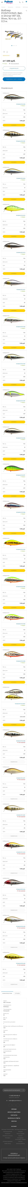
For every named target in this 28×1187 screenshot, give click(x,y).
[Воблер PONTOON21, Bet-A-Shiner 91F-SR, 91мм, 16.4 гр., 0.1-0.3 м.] (14, 35)
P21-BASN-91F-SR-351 (21, 815)
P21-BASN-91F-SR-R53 (20, 661)
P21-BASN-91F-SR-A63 (20, 963)
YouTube (14, 1105)
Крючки (20, 1135)
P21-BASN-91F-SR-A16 (20, 889)
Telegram (10, 1105)
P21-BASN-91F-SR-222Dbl (20, 703)
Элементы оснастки (8, 1135)
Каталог (14, 1126)
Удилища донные (7, 1131)
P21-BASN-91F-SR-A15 (20, 852)
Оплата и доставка (14, 1112)
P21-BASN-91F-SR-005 (20, 104)
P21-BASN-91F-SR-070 (20, 215)
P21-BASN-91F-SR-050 (20, 740)
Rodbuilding (7, 1143)
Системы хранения (7, 1141)
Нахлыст (20, 1141)
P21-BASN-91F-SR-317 (21, 778)
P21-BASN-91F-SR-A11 (21, 289)
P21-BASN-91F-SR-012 (21, 178)
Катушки (20, 1131)
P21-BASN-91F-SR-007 (20, 141)
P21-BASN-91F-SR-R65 (20, 549)
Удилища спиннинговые (7, 1129)
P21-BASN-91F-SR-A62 (20, 326)
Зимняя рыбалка (20, 1143)
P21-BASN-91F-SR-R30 (20, 363)
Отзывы (17, 993)
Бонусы (14, 1121)
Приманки (7, 1133)
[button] (12, 45)
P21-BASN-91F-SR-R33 (20, 623)
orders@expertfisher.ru (15, 1100)
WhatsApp (17, 1105)
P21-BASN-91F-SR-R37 (20, 400)
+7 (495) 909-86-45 (14, 1095)
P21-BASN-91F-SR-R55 (20, 512)
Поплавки (7, 1137)
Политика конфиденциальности (18, 1182)
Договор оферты (5, 1182)
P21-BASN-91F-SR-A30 (20, 926)
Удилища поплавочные (20, 1129)
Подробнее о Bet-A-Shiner (14, 79)
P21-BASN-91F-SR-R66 (20, 586)
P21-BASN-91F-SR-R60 (20, 438)
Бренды (14, 1109)
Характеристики (7, 993)
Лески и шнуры (20, 1133)
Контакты (14, 1115)
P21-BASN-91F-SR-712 (21, 252)
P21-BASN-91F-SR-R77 (20, 475)
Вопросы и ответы (14, 1118)
